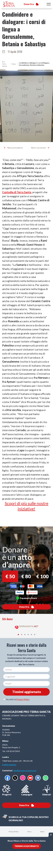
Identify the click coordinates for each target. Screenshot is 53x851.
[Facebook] (7, 778)
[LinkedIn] (38, 778)
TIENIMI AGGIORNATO (26, 846)
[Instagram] (22, 777)
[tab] (18, 634)
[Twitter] (15, 778)
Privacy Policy (22, 699)
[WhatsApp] (45, 778)
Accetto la (17, 699)
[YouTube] (30, 778)
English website (9, 764)
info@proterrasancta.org (24, 770)
